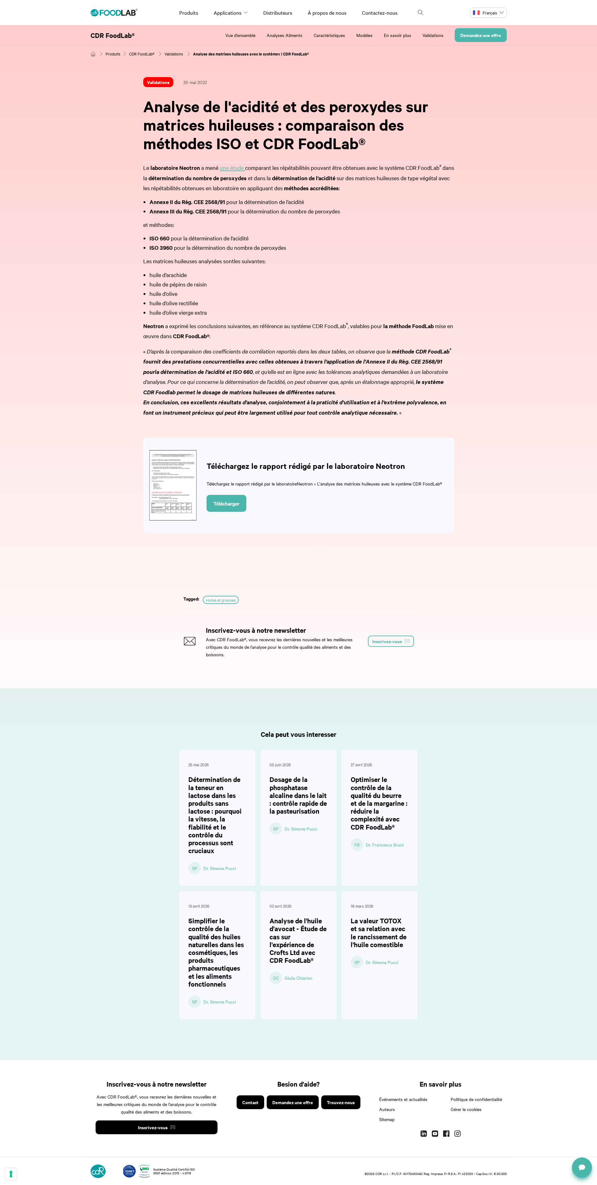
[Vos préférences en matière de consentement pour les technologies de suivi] (11, 1174)
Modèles (364, 35)
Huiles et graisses (221, 600)
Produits (188, 12)
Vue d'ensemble (240, 35)
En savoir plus (397, 35)
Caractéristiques (329, 35)
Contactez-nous (379, 12)
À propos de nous (327, 12)
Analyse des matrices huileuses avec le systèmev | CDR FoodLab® (251, 54)
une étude (232, 167)
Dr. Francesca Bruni (385, 845)
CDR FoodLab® (113, 35)
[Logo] (114, 12)
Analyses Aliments (284, 35)
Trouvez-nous (341, 1102)
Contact (250, 1102)
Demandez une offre (480, 35)
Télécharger (226, 503)
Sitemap (387, 1119)
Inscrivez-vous (153, 1127)
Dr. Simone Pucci (219, 868)
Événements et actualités (403, 1099)
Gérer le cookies (466, 1109)
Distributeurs (277, 12)
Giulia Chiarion (298, 978)
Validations (432, 35)
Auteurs (387, 1109)
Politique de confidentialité (476, 1099)
